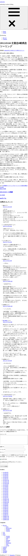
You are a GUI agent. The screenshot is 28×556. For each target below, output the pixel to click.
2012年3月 (5, 475)
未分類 (5, 552)
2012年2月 (5, 477)
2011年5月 (5, 491)
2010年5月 (5, 508)
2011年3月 (5, 494)
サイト (2, 452)
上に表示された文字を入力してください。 (11, 462)
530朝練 (4, 185)
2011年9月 (5, 485)
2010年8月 (5, 505)
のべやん (5, 320)
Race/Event (8, 528)
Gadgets (5, 547)
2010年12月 (6, 499)
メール (2, 449)
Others (4, 549)
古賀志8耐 (23, 185)
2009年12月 (6, 516)
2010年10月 (6, 502)
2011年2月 (5, 496)
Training (5, 39)
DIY (7, 539)
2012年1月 (5, 478)
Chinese (8, 537)
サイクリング (10, 185)
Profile (4, 32)
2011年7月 (5, 488)
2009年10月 (6, 519)
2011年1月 (5, 497)
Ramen (7, 541)
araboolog (2, 1)
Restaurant (8, 543)
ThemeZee (12, 555)
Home (4, 31)
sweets (7, 545)
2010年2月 (5, 513)
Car (4, 532)
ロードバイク (17, 185)
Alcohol (8, 536)
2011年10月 (6, 483)
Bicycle (5, 38)
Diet (4, 533)
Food (4, 535)
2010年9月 (5, 503)
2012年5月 (5, 472)
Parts (7, 526)
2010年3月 (5, 511)
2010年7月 (5, 507)
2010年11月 (6, 500)
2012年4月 (5, 474)
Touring (8, 529)
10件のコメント (20, 50)
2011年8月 (5, 486)
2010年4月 (5, 510)
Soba (7, 544)
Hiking (4, 548)
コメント (3, 434)
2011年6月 (5, 489)
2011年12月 (6, 480)
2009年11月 (6, 518)
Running (5, 551)
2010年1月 (5, 514)
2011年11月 (6, 482)
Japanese (8, 540)
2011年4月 (5, 493)
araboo (5, 50)
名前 (2, 446)
